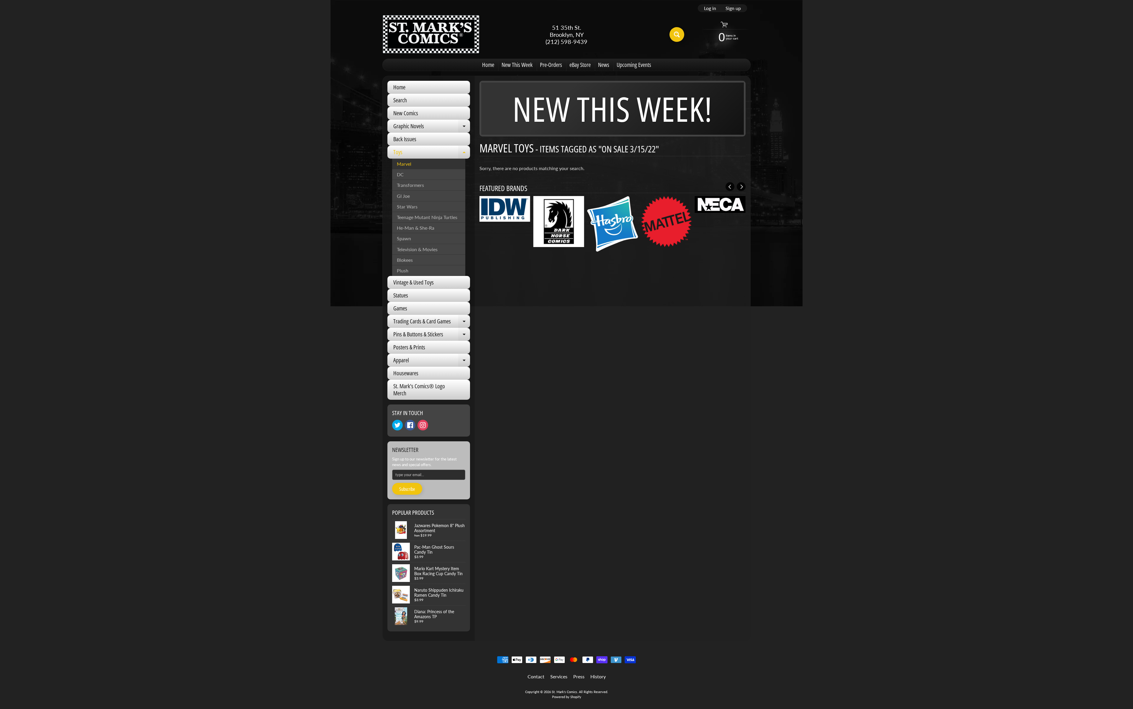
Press (578, 676)
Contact (536, 676)
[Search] (676, 34)
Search (400, 100)
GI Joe (403, 196)
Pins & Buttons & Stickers (431, 335)
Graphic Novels (431, 127)
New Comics (405, 113)
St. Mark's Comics (564, 692)
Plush (402, 270)
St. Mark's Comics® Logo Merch (419, 389)
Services (558, 676)
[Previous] (730, 186)
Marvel (404, 164)
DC (400, 174)
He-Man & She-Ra (415, 228)
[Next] (741, 186)
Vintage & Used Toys (413, 282)
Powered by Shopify (566, 697)
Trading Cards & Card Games (431, 322)
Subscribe (407, 489)
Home (488, 65)
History (598, 676)
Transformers (410, 185)
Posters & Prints (409, 347)
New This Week (517, 65)
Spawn (404, 238)
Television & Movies (417, 249)
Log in (710, 8)
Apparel (431, 361)
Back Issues (404, 139)
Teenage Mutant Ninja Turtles (427, 217)
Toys (431, 153)
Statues (400, 295)
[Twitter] (397, 425)
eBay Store (580, 65)
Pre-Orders (551, 65)
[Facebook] (410, 425)
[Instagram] (422, 425)
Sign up (733, 8)
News (603, 65)
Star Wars (407, 206)
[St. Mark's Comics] (431, 34)
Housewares (405, 373)
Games (400, 308)
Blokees (405, 260)
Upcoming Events (634, 65)
